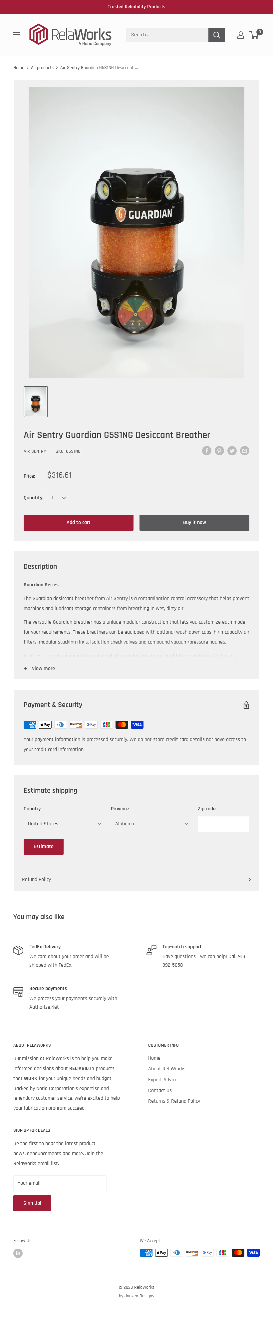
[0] (254, 35)
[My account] (240, 35)
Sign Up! (32, 1203)
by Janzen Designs (136, 1296)
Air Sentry (35, 451)
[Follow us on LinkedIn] (18, 1253)
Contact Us (160, 1090)
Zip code (207, 808)
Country (32, 808)
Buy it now (194, 522)
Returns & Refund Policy (174, 1101)
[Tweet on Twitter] (232, 451)
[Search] (216, 35)
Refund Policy (36, 879)
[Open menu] (16, 34)
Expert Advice (162, 1079)
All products (42, 68)
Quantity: (33, 497)
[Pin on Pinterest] (219, 451)
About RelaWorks (166, 1068)
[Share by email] (244, 451)
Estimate (44, 846)
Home (18, 68)
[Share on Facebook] (206, 451)
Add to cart (79, 522)
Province (120, 808)
